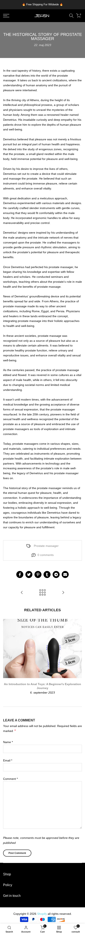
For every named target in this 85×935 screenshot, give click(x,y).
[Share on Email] (65, 574)
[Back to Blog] (42, 592)
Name (8, 742)
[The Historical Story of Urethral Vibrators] (22, 592)
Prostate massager (46, 545)
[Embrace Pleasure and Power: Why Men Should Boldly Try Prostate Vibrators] (63, 592)
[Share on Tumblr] (47, 574)
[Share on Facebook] (19, 574)
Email (7, 760)
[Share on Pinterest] (37, 574)
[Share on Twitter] (28, 574)
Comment (10, 778)
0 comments (46, 555)
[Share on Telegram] (56, 574)
